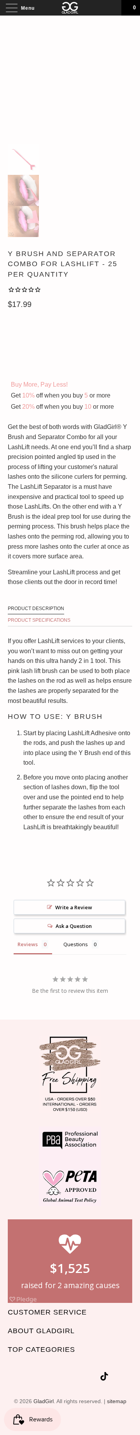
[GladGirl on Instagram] (92, 1377)
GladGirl (43, 1401)
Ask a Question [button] (74, 925)
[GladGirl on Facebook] (50, 1377)
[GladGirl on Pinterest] (78, 1377)
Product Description (36, 608)
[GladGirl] (70, 8)
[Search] (113, 7)
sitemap (116, 1401)
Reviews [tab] (28, 944)
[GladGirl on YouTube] (64, 1377)
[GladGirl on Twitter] (37, 1377)
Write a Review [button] (73, 907)
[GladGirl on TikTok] (104, 1377)
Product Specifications (39, 620)
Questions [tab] (75, 944)
